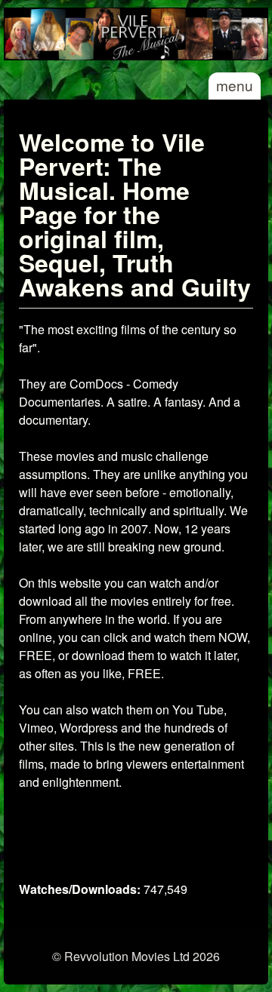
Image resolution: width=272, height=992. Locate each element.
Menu (234, 85)
